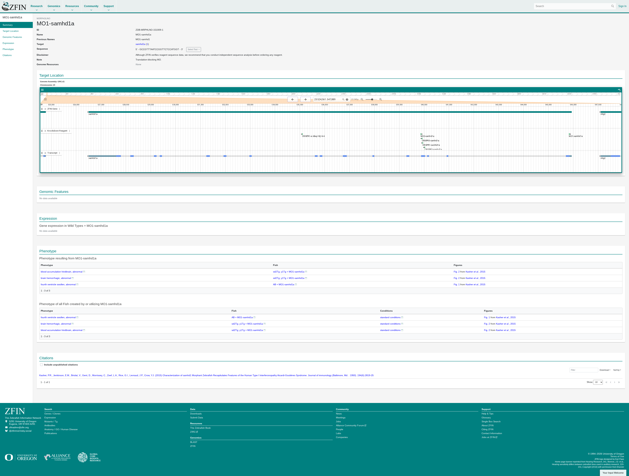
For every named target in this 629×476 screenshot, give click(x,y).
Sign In (622, 6)
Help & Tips (487, 413)
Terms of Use (617, 456)
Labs (338, 433)
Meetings (340, 417)
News (339, 413)
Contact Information (492, 433)
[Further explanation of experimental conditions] (402, 317)
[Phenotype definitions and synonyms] (84, 271)
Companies (342, 437)
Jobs (338, 421)
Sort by (616, 370)
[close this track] (45, 109)
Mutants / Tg (50, 421)
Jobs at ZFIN (488, 437)
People (339, 429)
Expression (50, 417)
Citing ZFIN (487, 429)
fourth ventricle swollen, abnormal (58, 284)
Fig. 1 (457, 284)
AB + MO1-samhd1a (283, 284)
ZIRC (193, 431)
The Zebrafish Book (200, 428)
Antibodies (49, 425)
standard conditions (390, 317)
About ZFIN (488, 425)
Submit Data (196, 417)
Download (604, 370)
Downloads (196, 413)
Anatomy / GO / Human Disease (61, 429)
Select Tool (193, 49)
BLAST (193, 442)
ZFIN (192, 446)
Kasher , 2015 (475, 271)
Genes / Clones (52, 413)
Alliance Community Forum (350, 425)
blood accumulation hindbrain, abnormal (61, 271)
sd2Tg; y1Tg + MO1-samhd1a (288, 271)
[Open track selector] (46, 99)
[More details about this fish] (306, 271)
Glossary (486, 417)
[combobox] (575, 6)
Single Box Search (491, 421)
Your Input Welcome (613, 473)
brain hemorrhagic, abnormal (56, 278)
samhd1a (140, 44)
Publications (50, 433)
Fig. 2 (457, 271)
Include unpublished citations (61, 364)
